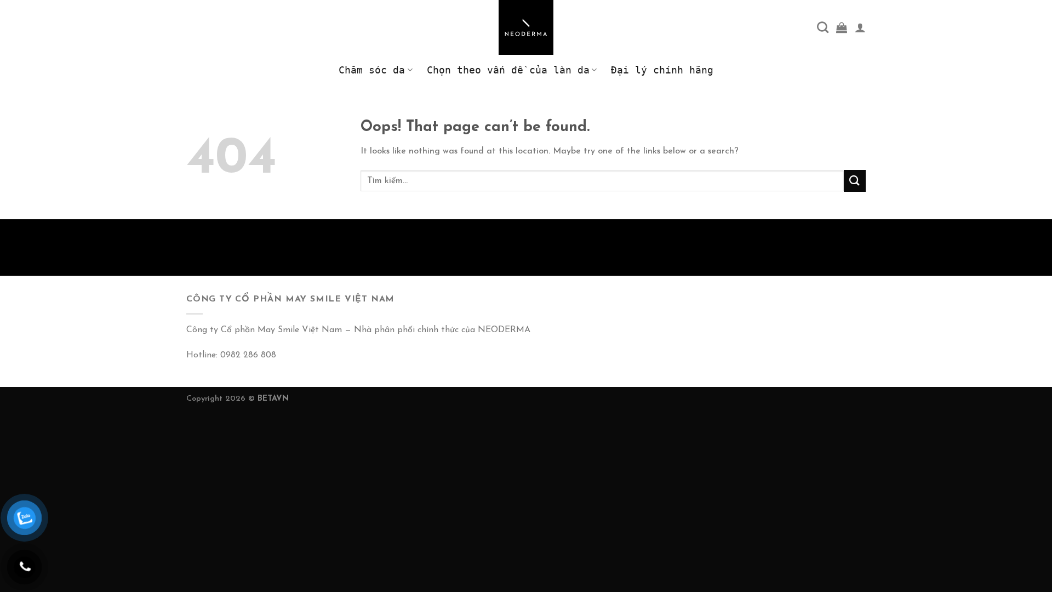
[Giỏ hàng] (841, 27)
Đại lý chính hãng (662, 70)
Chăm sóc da (372, 70)
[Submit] (855, 180)
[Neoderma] (526, 27)
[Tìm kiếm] (822, 27)
